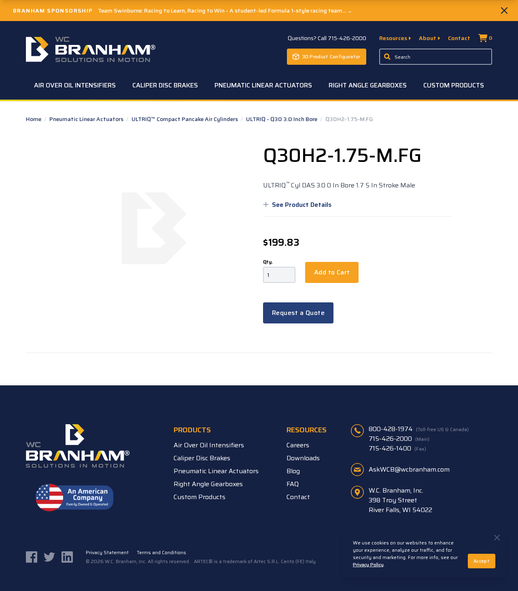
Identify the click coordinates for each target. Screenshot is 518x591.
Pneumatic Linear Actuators (263, 85)
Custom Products (453, 85)
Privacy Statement (107, 552)
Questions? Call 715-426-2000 (327, 38)
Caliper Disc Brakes (165, 85)
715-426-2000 (399, 439)
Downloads (303, 458)
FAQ (293, 484)
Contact (459, 38)
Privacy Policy (368, 564)
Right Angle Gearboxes (368, 85)
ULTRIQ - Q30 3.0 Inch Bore (282, 119)
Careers (298, 445)
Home (34, 119)
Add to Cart (332, 272)
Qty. (268, 262)
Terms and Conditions (161, 552)
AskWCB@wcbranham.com (409, 469)
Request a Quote (298, 313)
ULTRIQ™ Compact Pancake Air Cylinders (185, 119)
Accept (481, 561)
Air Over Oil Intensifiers (75, 85)
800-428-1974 (419, 429)
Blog (293, 471)
